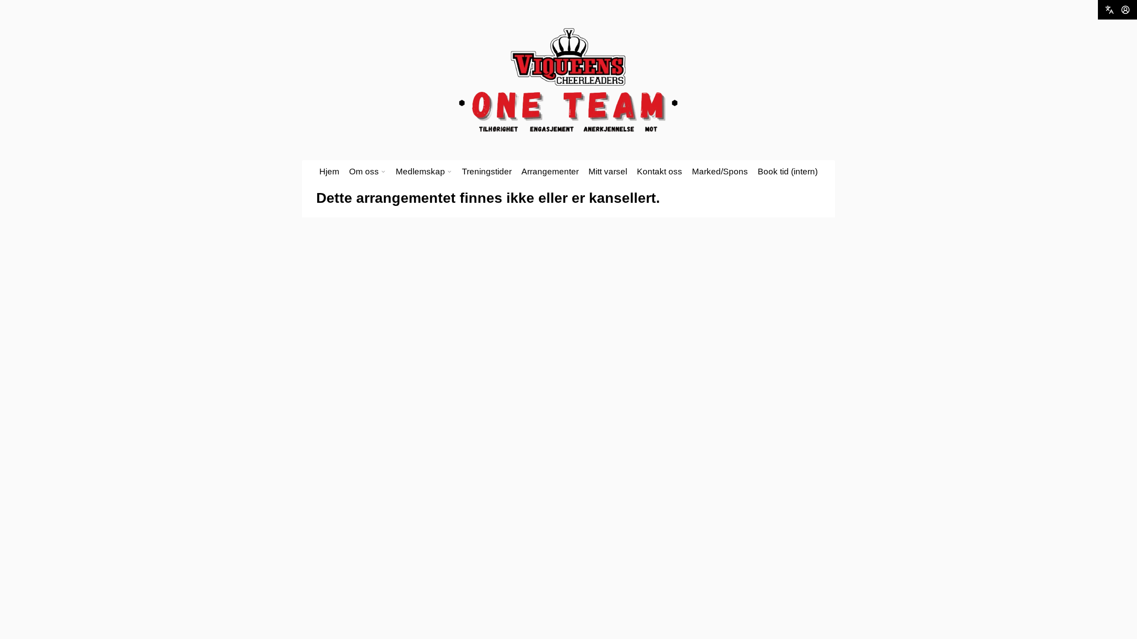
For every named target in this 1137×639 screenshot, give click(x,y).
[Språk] (1109, 10)
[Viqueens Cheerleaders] (568, 80)
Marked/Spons (720, 171)
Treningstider (487, 171)
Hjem (329, 171)
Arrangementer (550, 171)
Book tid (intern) (788, 171)
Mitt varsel (607, 171)
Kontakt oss (659, 171)
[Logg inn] (1125, 10)
